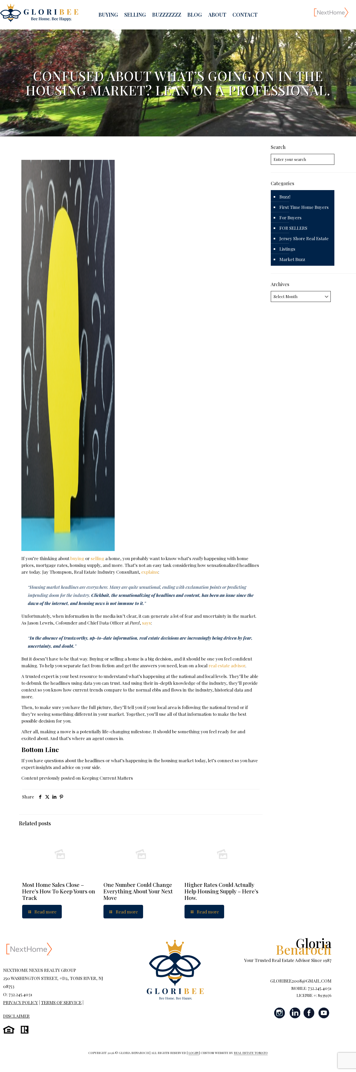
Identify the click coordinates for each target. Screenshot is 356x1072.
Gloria (304, 946)
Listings (287, 249)
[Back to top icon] (331, 1061)
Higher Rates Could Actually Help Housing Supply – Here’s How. (221, 891)
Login (193, 1053)
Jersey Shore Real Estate (304, 238)
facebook (309, 1013)
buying (77, 558)
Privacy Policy (20, 1002)
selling (97, 558)
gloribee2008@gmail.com (301, 981)
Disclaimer (16, 1016)
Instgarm (280, 1013)
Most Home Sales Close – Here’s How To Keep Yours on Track (58, 891)
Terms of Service (61, 1002)
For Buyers (290, 217)
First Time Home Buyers (304, 207)
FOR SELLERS (293, 228)
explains (149, 572)
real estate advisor (226, 665)
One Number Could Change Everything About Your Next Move (138, 891)
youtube (323, 1013)
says (146, 623)
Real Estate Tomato (251, 1053)
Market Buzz (292, 259)
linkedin (294, 1013)
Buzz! (284, 196)
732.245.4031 (320, 988)
